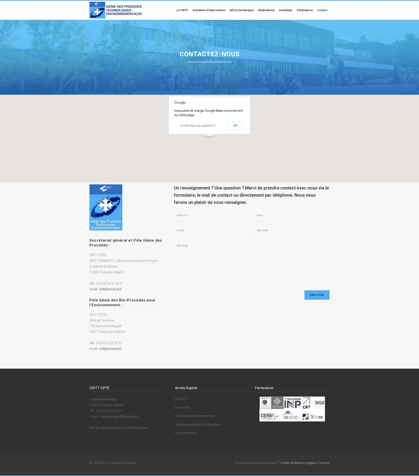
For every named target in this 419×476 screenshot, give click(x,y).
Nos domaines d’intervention (195, 416)
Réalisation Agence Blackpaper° (257, 463)
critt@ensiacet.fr (110, 289)
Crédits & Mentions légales (299, 463)
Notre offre (182, 407)
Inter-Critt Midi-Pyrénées (132, 428)
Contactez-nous (186, 433)
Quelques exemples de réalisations (198, 424)
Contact (324, 463)
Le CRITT (181, 399)
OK (235, 125)
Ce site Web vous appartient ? (198, 125)
